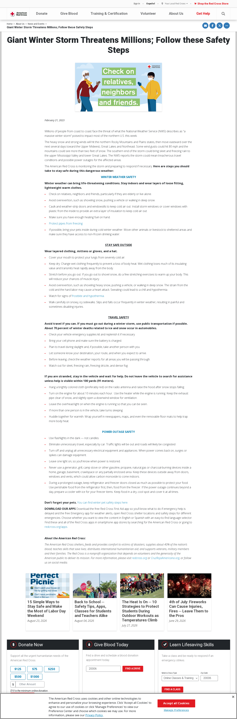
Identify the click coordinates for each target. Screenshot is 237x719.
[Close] (233, 697)
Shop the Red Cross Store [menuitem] (212, 4)
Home (9, 24)
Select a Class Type (169, 673)
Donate (41, 13)
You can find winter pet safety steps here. (102, 502)
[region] (118, 706)
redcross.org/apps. (56, 527)
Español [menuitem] (150, 4)
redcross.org (139, 558)
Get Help (203, 13)
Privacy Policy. (94, 715)
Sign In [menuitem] (137, 4)
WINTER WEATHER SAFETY (118, 177)
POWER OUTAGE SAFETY (118, 432)
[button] (223, 14)
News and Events (36, 24)
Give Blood (69, 13)
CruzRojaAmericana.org (165, 558)
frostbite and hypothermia (88, 296)
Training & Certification (109, 13)
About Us (176, 13)
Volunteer (148, 13)
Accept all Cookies (176, 703)
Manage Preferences (176, 710)
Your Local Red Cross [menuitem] (175, 4)
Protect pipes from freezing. (66, 223)
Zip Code (204, 673)
